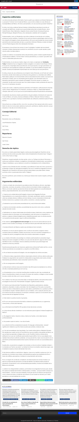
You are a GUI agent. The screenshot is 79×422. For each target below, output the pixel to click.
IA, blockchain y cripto (14, 399)
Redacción (23, 406)
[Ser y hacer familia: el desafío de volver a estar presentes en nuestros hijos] (30, 395)
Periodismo (72, 49)
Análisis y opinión (67, 26)
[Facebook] (75, 1)
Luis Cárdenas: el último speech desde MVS (60, 52)
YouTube (74, 7)
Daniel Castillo (43, 406)
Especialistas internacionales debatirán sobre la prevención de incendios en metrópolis (60, 37)
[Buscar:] (30, 413)
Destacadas (66, 27)
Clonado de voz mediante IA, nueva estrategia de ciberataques (60, 22)
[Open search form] (67, 7)
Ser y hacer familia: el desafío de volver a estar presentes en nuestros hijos (60, 29)
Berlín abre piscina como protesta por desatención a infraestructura (60, 44)
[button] (2, 7)
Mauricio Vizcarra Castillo (7, 406)
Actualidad (44, 399)
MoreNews (49, 420)
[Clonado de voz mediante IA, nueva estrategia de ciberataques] (11, 395)
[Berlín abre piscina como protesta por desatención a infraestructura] (68, 395)
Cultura (65, 41)
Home (5, 7)
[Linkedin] (77, 1)
